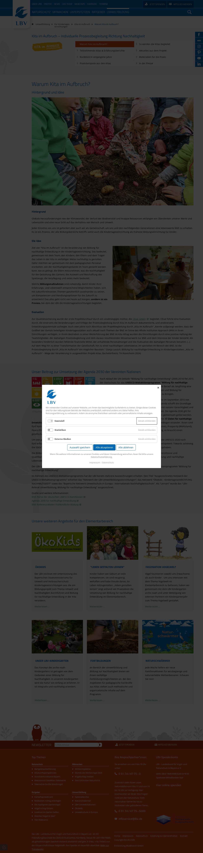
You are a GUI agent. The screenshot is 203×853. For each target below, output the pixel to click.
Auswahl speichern (80, 447)
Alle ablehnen (125, 447)
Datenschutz (108, 462)
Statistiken (60, 429)
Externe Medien (63, 439)
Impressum (94, 462)
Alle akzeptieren (104, 447)
